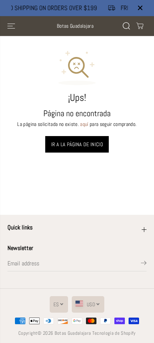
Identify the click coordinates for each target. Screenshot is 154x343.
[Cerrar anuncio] (140, 7)
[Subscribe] (144, 264)
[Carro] (140, 26)
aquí (84, 124)
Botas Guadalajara (73, 333)
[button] (11, 26)
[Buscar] (126, 26)
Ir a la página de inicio (77, 144)
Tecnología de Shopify (114, 333)
